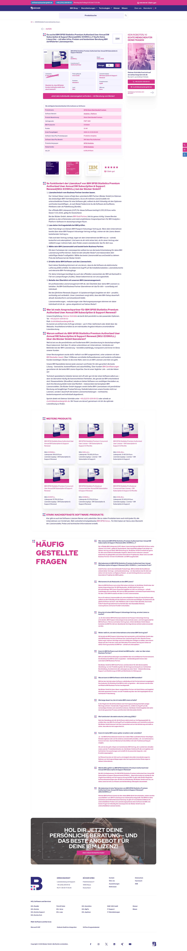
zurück (48, 28)
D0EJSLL (120, 497)
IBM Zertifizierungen (111, 366)
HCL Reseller (35, 906)
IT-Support (111, 909)
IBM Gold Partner (80, 216)
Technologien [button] (105, 8)
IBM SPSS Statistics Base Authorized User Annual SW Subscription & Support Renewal (59, 443)
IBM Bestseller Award (55, 357)
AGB (136, 884)
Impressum (138, 881)
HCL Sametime (86, 906)
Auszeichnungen (114, 884)
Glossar (116, 8)
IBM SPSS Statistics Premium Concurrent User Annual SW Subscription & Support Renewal (58, 488)
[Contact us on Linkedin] (114, 944)
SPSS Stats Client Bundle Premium (95, 110)
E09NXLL (86, 497)
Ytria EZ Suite (60, 906)
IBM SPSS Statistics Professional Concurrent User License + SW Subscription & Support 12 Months (125, 488)
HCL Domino (35, 909)
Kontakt (111, 878)
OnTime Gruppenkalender (91, 927)
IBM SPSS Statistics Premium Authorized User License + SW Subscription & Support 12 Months (127, 443)
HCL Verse (59, 909)
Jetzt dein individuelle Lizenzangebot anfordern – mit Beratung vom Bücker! (83, 96)
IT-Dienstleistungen (113, 912)
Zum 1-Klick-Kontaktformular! (93, 853)
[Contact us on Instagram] (98, 944)
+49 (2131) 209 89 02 (64, 3)
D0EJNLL (120, 452)
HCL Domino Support (38, 912)
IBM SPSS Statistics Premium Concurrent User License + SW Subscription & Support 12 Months (93, 443)
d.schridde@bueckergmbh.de (62, 321)
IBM (32, 22)
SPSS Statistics (89, 143)
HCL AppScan (86, 912)
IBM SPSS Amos (103, 521)
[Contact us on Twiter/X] (106, 944)
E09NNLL (51, 452)
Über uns (137, 8)
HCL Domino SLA (36, 915)
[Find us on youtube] (130, 944)
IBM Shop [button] (74, 8)
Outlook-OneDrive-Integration (67, 927)
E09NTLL (51, 497)
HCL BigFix (85, 909)
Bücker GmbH (47, 944)
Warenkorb (149, 8)
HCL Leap (59, 912)
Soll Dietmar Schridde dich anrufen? (136, 92)
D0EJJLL (86, 452)
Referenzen (112, 887)
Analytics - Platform (90, 114)
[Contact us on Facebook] (90, 944)
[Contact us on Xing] (122, 944)
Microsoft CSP (35, 927)
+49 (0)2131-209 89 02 (59, 319)
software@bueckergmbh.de (42, 3)
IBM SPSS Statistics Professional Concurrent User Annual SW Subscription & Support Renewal (93, 488)
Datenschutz (139, 878)
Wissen (125, 8)
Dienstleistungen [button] (88, 8)
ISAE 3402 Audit (112, 906)
